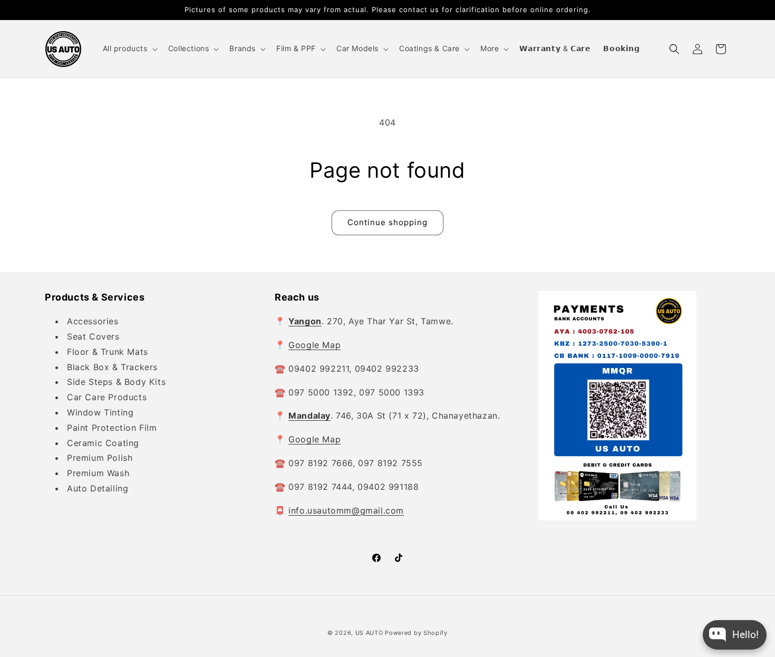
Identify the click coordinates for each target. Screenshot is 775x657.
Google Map (314, 345)
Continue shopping (387, 222)
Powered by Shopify (416, 632)
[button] (129, 48)
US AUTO (369, 632)
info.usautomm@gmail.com (346, 510)
